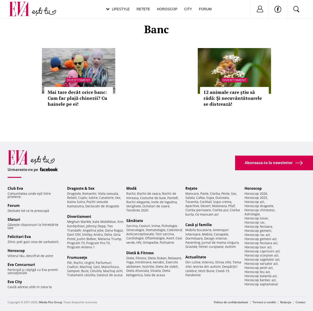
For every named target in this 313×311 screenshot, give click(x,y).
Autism (230, 246)
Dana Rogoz (114, 230)
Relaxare (174, 258)
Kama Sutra (76, 202)
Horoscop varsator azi (261, 263)
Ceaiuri (144, 226)
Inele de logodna (164, 202)
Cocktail (206, 202)
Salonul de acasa (110, 275)
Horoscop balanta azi (260, 276)
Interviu (208, 262)
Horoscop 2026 (255, 193)
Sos (233, 193)
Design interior (215, 238)
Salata (190, 197)
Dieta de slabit (167, 266)
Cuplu (82, 197)
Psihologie (169, 226)
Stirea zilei (223, 262)
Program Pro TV (98, 243)
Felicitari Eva (19, 236)
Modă (131, 188)
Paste (204, 193)
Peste (225, 193)
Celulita (96, 271)
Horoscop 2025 (255, 197)
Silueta (155, 270)
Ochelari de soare (156, 206)
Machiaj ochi (113, 271)
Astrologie (252, 214)
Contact (300, 302)
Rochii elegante (138, 202)
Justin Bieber (86, 239)
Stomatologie (155, 230)
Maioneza (219, 206)
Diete (130, 258)
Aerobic (159, 262)
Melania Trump (109, 239)
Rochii (78, 262)
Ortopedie (150, 242)
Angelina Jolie (93, 230)
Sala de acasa (154, 275)
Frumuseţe (77, 257)
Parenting (192, 242)
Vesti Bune (206, 271)
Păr (69, 262)
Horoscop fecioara (258, 226)
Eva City (15, 281)
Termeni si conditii (264, 302)
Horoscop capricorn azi (262, 251)
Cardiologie (135, 238)
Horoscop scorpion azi (261, 255)
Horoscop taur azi (258, 247)
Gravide (191, 246)
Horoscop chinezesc (259, 210)
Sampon (73, 271)
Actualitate (195, 257)
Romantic (89, 193)
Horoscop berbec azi (260, 280)
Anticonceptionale (140, 234)
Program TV (76, 243)
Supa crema (222, 202)
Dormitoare (194, 238)
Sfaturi (14, 219)
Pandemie (193, 275)
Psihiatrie (167, 242)
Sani (96, 267)
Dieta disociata (137, 270)
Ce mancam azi (207, 214)
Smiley (87, 234)
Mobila (207, 234)
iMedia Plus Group (50, 302)
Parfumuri (103, 262)
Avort (170, 238)
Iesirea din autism (207, 266)
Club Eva (15, 188)
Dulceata (222, 197)
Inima (155, 226)
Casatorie (106, 197)
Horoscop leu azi (257, 272)
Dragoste (74, 193)
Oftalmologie (155, 238)
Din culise (192, 262)
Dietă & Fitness (140, 252)
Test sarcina (164, 234)
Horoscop (167, 9)
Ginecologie (135, 230)
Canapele (221, 234)
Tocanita (191, 202)
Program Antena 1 (81, 247)
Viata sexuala (108, 193)
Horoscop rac (254, 222)
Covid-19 (222, 271)
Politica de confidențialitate (231, 302)
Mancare (192, 193)
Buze (85, 271)
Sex (117, 197)
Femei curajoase (211, 246)
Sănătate (134, 220)
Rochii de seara (149, 193)
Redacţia (285, 302)
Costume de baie (153, 198)
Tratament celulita (81, 275)
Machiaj (86, 267)
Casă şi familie (198, 224)
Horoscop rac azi (257, 235)
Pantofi (172, 198)
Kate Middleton (104, 221)
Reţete (191, 188)
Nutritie (148, 266)
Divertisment (79, 80)
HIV (138, 242)
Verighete (133, 206)
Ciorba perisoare (198, 210)
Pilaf (231, 206)
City (188, 9)
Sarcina (132, 226)
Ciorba (215, 193)
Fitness (141, 258)
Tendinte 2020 (137, 210)
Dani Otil (74, 234)
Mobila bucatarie (198, 230)
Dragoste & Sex (80, 188)
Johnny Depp (96, 226)
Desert (205, 206)
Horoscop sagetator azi (262, 259)
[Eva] (22, 5)
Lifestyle (121, 9)
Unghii (89, 262)
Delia (108, 234)
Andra (98, 234)
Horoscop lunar (256, 218)
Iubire (93, 197)
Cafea (200, 197)
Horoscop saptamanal (261, 284)
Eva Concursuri (21, 264)
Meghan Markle (79, 221)
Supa (210, 197)
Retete (143, 9)
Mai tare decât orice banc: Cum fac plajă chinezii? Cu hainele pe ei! (77, 98)
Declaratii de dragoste (102, 206)
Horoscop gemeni (257, 230)
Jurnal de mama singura (220, 242)
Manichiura (110, 267)
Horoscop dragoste (258, 206)
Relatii (72, 197)
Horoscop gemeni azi (260, 239)
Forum (205, 9)
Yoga (130, 262)
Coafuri (72, 267)
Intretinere (143, 262)
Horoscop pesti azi (258, 267)
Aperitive (192, 206)
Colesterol (174, 230)
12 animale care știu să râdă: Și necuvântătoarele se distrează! (232, 98)
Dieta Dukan (157, 258)
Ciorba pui (220, 210)
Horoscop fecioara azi (260, 243)
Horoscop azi (254, 202)
